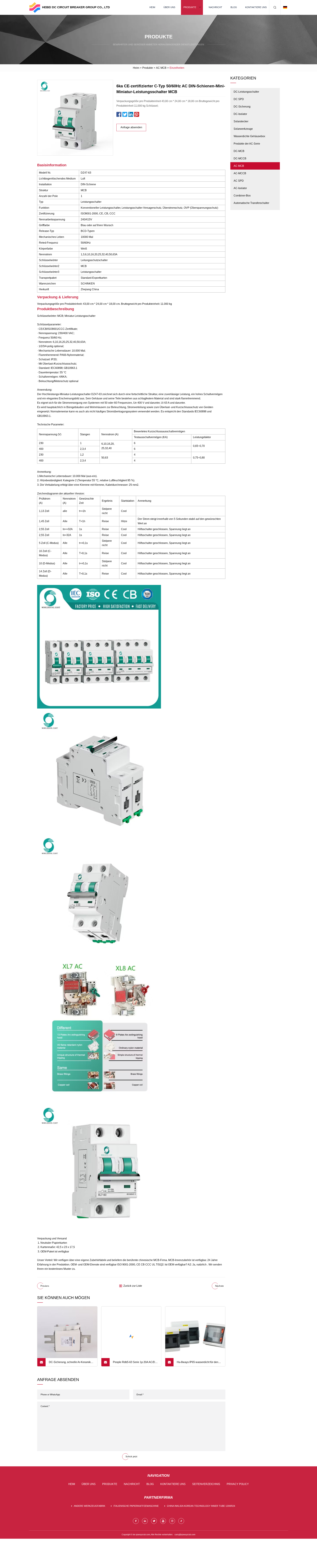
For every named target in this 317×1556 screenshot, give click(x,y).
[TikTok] (181, 1521)
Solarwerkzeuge (243, 128)
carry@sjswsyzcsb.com (185, 1534)
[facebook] (136, 1521)
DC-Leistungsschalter (246, 91)
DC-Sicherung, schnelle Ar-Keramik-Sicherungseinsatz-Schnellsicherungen (70, 1363)
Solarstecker (241, 121)
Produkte (189, 7)
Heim (152, 7)
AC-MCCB (240, 173)
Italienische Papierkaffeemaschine (136, 1506)
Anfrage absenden (131, 127)
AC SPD (239, 180)
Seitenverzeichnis (206, 1484)
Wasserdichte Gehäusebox (249, 136)
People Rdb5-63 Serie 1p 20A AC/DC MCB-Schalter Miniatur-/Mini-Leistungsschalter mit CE (135, 1363)
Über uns (169, 7)
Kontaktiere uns (256, 7)
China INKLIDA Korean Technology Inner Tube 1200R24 (201, 1506)
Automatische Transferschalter (251, 203)
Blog (233, 7)
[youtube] (163, 1521)
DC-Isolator (240, 114)
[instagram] (172, 1521)
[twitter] (154, 1521)
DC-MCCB (240, 158)
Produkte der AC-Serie (247, 143)
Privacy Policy (238, 1484)
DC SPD (239, 99)
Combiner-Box (242, 195)
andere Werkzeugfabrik (89, 1506)
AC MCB (161, 67)
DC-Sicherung (242, 106)
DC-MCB (239, 151)
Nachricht (215, 7)
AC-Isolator (240, 188)
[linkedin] (145, 1521)
